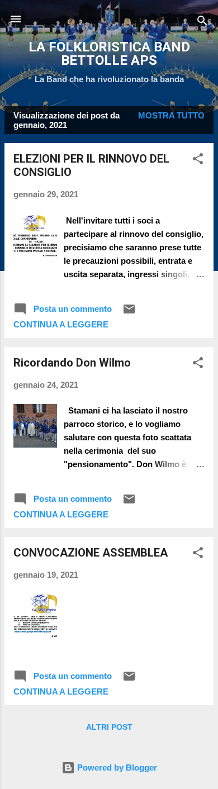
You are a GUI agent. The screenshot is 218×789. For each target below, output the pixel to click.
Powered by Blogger (116, 767)
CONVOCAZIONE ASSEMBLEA (90, 552)
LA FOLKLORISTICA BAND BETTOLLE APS (109, 53)
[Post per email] (129, 312)
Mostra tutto (171, 115)
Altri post (109, 727)
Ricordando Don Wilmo (72, 362)
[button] (198, 160)
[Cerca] (202, 23)
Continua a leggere (60, 324)
